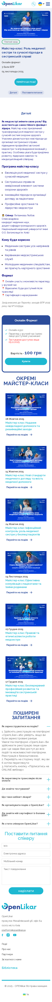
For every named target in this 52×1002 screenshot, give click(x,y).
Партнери (7, 954)
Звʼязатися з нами (11, 959)
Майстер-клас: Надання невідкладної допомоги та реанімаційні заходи (22, 426)
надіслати (26, 891)
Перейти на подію (17, 434)
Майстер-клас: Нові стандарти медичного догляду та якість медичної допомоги (25, 478)
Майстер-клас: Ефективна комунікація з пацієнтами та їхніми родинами (23, 584)
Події (4, 944)
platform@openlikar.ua (14, 930)
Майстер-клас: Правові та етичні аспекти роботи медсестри (22, 636)
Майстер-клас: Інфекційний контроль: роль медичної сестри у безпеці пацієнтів (23, 531)
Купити (26, 361)
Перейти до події (26, 82)
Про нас (6, 949)
